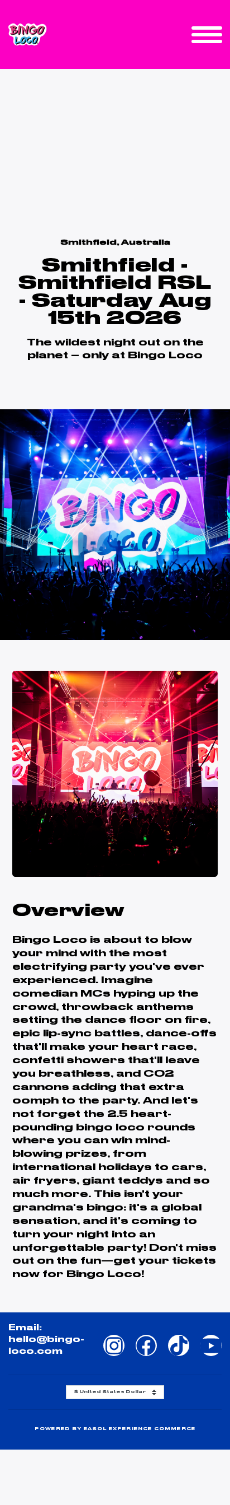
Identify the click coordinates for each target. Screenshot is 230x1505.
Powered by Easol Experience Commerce (115, 1429)
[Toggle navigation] (206, 34)
